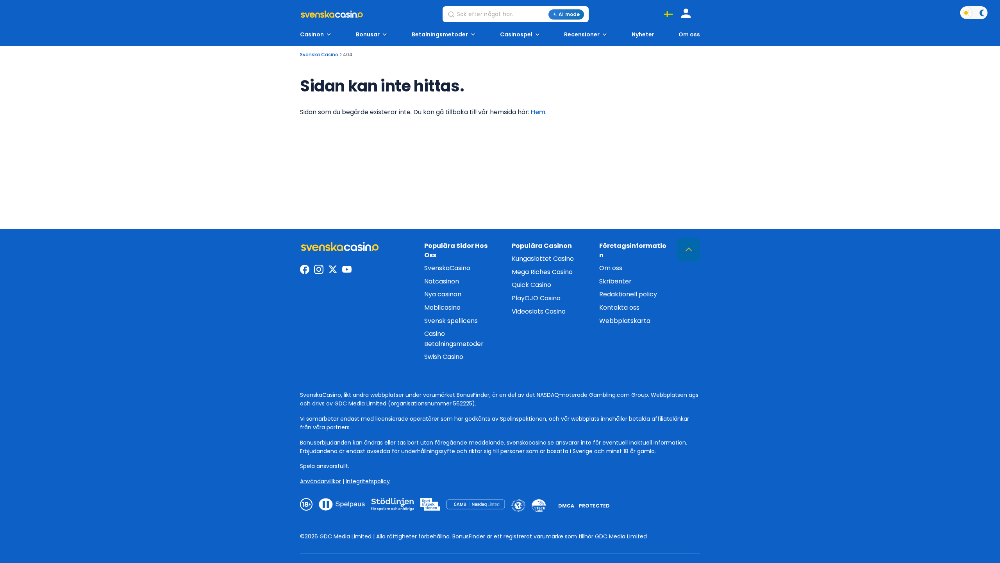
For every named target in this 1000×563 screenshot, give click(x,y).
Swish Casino (443, 356)
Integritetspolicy (368, 481)
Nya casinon (442, 294)
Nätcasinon (441, 281)
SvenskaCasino (447, 268)
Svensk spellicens (451, 320)
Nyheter (643, 34)
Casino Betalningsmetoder (454, 338)
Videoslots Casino (539, 311)
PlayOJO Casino (536, 298)
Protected (594, 505)
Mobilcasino (442, 307)
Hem (538, 112)
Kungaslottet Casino (543, 258)
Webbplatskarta (624, 320)
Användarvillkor (320, 481)
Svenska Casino (319, 54)
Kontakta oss (619, 307)
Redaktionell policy (628, 294)
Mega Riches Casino (542, 271)
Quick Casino (531, 284)
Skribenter (615, 281)
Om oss (689, 34)
